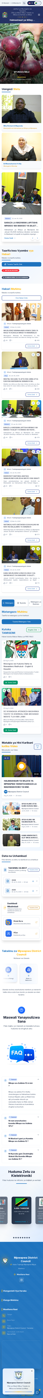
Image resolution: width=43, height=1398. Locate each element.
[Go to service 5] (22, 1237)
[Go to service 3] (18, 1237)
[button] (21, 1093)
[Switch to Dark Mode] (24, 3)
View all (37, 746)
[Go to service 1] (13, 1237)
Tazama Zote (33, 870)
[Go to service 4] (20, 1237)
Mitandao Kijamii (18, 3)
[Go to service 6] (24, 1237)
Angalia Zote (32, 630)
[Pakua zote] (33, 881)
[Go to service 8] (29, 1237)
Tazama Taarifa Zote (14, 264)
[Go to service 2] (16, 1237)
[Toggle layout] (31, 1371)
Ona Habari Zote (22, 298)
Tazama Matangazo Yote (21, 622)
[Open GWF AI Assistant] (37, 1392)
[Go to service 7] (27, 1237)
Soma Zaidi (11, 238)
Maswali (6, 3)
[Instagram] (21, 1280)
